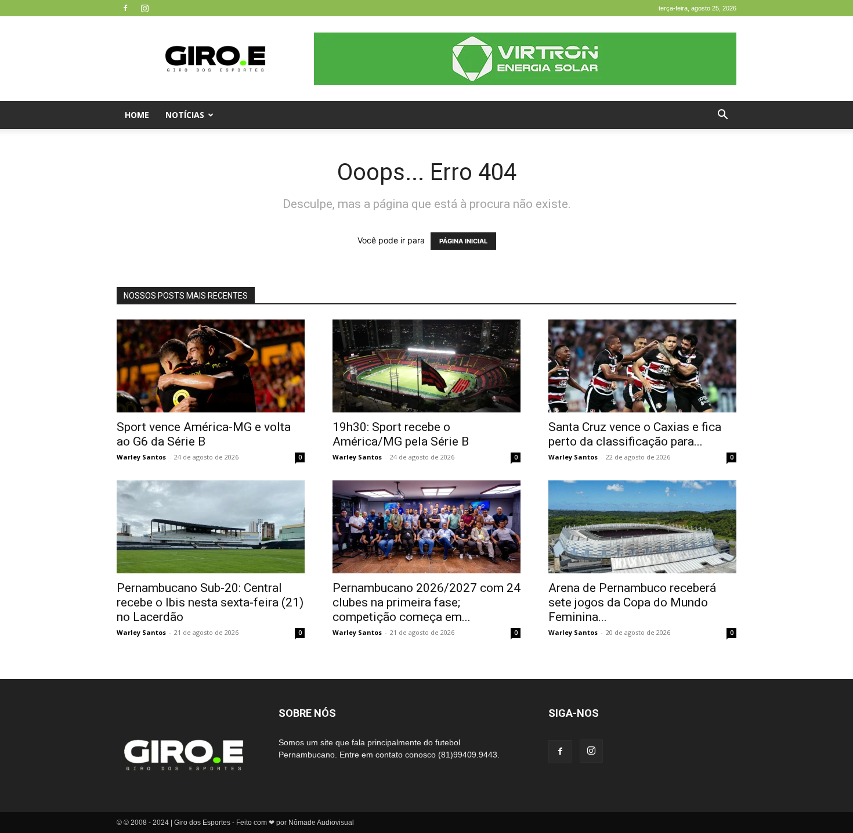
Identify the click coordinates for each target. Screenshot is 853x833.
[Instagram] (144, 8)
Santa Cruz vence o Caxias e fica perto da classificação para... (634, 434)
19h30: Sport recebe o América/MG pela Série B (400, 434)
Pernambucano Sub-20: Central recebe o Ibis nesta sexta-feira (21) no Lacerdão (210, 602)
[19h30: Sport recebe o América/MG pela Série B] (426, 365)
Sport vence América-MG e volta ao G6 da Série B (204, 434)
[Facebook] (125, 8)
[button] (722, 115)
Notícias (184, 114)
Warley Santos (141, 457)
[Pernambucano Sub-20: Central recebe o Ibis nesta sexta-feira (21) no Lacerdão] (211, 526)
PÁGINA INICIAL (463, 241)
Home (137, 114)
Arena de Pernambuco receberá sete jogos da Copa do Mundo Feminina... (632, 602)
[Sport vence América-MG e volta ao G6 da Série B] (211, 365)
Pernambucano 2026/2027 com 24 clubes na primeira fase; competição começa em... (426, 602)
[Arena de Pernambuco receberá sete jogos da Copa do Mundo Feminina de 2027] (642, 526)
